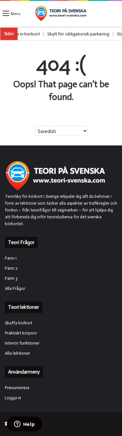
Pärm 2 (11, 268)
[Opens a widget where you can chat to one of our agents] (24, 424)
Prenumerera (17, 387)
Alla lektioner (17, 353)
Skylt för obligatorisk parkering (82, 34)
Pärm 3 (11, 278)
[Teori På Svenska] (61, 13)
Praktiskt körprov (21, 333)
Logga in (13, 398)
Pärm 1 (11, 258)
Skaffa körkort (18, 323)
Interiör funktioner (22, 343)
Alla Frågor (15, 288)
